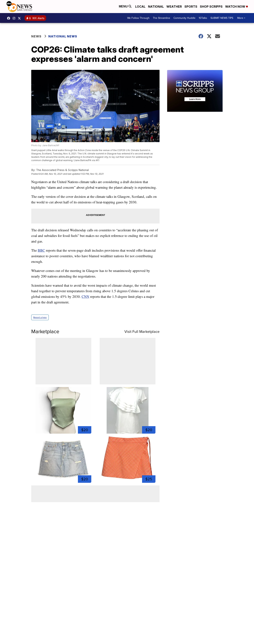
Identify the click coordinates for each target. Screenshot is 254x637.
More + (241, 18)
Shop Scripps (211, 6)
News (36, 36)
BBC (41, 250)
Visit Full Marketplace (142, 331)
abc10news (9, 18)
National (156, 6)
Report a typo (40, 317)
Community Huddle (184, 18)
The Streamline (161, 18)
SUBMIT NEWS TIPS (221, 18)
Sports (190, 6)
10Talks (203, 18)
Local (140, 6)
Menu (123, 6)
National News (62, 36)
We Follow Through (138, 18)
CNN (85, 296)
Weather (174, 6)
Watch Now (235, 6)
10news (20, 18)
